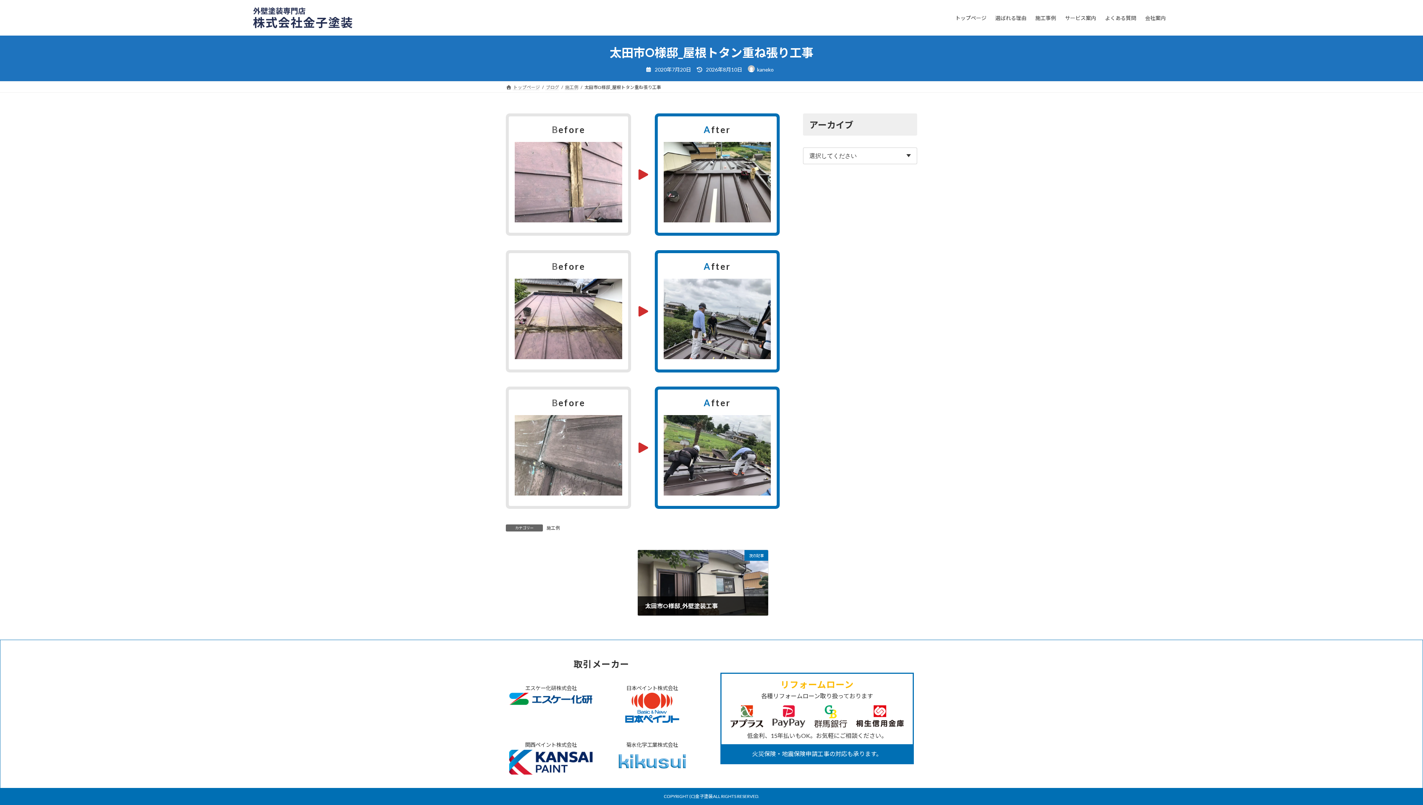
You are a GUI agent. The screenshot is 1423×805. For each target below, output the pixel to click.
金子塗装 (704, 796)
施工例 (553, 528)
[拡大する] (612, 151)
